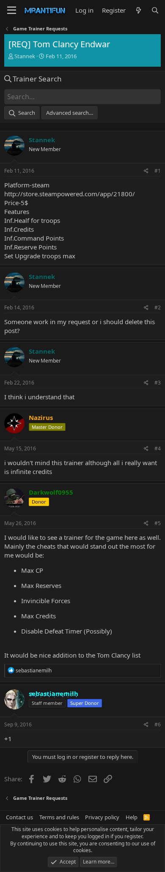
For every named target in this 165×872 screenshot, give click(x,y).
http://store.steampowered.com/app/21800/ (69, 194)
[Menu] (12, 10)
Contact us (19, 817)
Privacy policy (102, 817)
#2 (157, 307)
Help (132, 817)
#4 (157, 448)
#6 (157, 724)
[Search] (155, 10)
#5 (157, 523)
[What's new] (138, 10)
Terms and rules (59, 817)
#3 (157, 382)
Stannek (24, 56)
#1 (157, 170)
